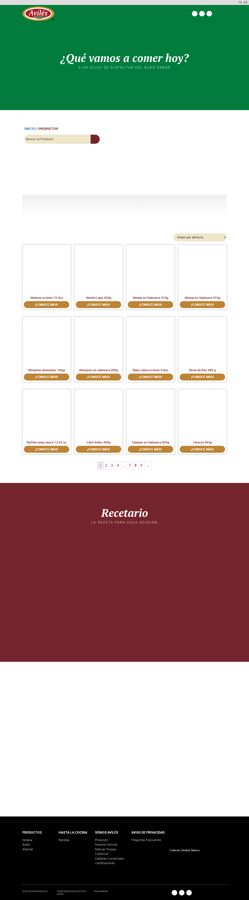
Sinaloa (27, 840)
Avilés (26, 844)
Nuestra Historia (106, 844)
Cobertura (101, 854)
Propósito (101, 840)
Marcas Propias (105, 849)
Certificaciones (105, 863)
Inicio (29, 129)
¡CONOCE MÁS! (46, 305)
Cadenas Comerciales (109, 858)
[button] (222, 14)
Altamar (27, 849)
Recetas (64, 840)
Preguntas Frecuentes (146, 840)
